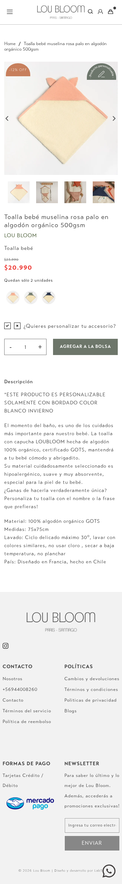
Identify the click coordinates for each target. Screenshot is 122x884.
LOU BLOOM (20, 235)
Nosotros (12, 678)
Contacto (13, 700)
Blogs (70, 711)
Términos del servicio (27, 711)
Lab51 (99, 871)
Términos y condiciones (91, 689)
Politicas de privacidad (90, 700)
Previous (7, 118)
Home (10, 43)
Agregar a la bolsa (85, 346)
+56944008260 (20, 689)
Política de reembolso (27, 721)
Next (114, 118)
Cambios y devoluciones (91, 678)
